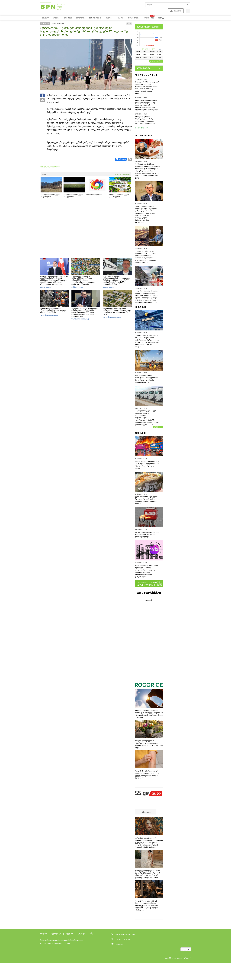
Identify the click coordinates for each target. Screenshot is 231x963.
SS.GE (44, 174)
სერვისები (82, 934)
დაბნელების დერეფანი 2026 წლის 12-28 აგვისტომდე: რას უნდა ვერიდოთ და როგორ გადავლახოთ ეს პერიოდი (147, 874)
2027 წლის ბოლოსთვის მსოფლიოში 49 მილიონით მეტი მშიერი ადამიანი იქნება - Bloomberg (146, 379)
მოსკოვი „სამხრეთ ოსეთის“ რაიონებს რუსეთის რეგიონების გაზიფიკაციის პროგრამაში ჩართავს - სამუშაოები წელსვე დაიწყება (147, 87)
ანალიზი (140, 306)
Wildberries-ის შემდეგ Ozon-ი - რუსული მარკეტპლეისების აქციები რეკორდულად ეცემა (147, 464)
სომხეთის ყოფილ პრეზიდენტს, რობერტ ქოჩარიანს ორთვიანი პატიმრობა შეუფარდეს (145, 120)
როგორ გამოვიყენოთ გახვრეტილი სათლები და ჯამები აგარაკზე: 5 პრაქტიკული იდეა (149, 744)
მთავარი (43, 934)
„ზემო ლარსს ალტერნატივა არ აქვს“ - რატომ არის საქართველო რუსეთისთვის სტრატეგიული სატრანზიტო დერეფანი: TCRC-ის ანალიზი (147, 341)
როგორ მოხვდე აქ (122, 174)
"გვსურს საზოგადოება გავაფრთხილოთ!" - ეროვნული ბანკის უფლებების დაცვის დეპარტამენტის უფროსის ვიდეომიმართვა (116, 280)
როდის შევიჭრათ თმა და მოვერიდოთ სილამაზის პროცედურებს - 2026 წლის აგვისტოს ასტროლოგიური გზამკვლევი (146, 905)
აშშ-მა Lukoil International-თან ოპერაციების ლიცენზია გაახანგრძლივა (147, 534)
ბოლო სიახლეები (146, 75)
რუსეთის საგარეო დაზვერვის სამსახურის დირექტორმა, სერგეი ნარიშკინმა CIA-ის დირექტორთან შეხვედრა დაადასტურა (84, 312)
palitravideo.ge (45, 287)
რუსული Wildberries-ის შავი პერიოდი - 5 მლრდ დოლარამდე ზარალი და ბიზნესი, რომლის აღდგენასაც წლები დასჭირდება (146, 571)
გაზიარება (122, 159)
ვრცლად (157, 427)
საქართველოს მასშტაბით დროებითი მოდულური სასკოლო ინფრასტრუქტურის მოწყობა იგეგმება (117, 311)
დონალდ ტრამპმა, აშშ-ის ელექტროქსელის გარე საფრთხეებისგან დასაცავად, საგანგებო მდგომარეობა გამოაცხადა (146, 104)
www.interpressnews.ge (49, 315)
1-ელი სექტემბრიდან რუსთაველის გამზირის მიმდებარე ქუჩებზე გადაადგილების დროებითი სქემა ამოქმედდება (83, 280)
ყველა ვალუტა (155, 61)
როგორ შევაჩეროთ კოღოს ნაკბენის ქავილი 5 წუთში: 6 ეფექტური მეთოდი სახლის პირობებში (147, 774)
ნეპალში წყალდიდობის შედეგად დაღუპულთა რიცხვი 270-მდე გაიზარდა (53, 310)
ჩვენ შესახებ (56, 934)
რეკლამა (69, 934)
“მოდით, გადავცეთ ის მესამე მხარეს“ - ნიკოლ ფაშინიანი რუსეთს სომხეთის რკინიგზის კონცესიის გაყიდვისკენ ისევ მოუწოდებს (145, 256)
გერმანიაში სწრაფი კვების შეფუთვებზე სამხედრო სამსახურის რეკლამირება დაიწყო (146, 500)
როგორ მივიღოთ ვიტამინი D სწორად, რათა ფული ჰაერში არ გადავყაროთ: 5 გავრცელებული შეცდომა (149, 713)
